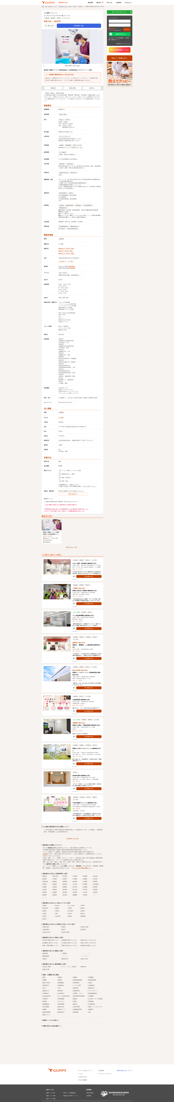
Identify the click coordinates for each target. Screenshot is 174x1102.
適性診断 (90, 2)
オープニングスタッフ (64, 136)
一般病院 (64, 953)
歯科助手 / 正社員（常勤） (65, 251)
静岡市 (45, 911)
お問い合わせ (83, 1076)
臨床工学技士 (46, 982)
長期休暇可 (62, 164)
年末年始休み (70, 164)
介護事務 (91, 996)
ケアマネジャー (92, 990)
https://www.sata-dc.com (65, 402)
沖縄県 (45, 887)
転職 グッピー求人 (50, 1093)
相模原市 (83, 916)
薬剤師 (60, 977)
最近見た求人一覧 (71, 547)
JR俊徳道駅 (71, 266)
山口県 (85, 892)
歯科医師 (75, 988)
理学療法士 (46, 985)
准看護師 (91, 977)
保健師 (45, 980)
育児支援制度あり (88, 205)
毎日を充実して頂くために (72, 65)
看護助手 (91, 1009)
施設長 (75, 1004)
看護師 (75, 977)
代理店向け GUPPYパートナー (70, 1095)
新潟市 (83, 908)
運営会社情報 (90, 1093)
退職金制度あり (63, 207)
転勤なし (71, 193)
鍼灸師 (75, 998)
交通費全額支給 (69, 205)
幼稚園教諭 (46, 1004)
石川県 (85, 889)
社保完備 (61, 205)
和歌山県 (45, 881)
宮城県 (85, 887)
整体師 (45, 1001)
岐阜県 (75, 881)
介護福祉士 (46, 993)
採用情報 (89, 1095)
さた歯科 (61, 417)
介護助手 (45, 998)
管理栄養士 (76, 982)
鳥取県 (95, 892)
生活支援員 (46, 1006)
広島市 (45, 916)
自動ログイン (114, 28)
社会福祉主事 (46, 996)
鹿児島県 (96, 884)
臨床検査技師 (92, 980)
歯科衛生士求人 (63, 2)
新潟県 (65, 889)
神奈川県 (55, 876)
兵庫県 (65, 879)
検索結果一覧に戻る (73, 838)
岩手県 (75, 887)
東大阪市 (80, 6)
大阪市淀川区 (46, 932)
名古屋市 (70, 911)
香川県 (65, 895)
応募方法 (91, 88)
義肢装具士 (61, 1012)
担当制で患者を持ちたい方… (51, 940)
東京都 (45, 876)
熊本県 (65, 884)
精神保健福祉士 (92, 993)
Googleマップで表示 (66, 261)
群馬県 (45, 879)
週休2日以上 (74, 172)
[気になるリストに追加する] (73, 576)
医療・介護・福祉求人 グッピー (49, 6)
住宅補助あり (78, 205)
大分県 (75, 884)
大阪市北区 (46, 927)
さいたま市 (71, 905)
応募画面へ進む (79, 25)
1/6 (100, 31)
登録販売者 (76, 990)
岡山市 (83, 913)
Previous (43, 65)
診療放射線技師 (77, 980)
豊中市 (64, 929)
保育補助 (91, 1001)
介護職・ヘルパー (78, 993)
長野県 (45, 892)
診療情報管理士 (77, 1009)
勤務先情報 (72, 88)
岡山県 (65, 892)
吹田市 (64, 927)
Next (101, 65)
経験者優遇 (68, 145)
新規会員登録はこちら (120, 50)
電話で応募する (73, 494)
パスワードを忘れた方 (114, 30)
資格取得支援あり (74, 226)
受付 (89, 1012)
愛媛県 (75, 895)
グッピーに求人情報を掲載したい (81, 868)
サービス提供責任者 (63, 996)
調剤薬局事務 (46, 1012)
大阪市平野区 (65, 932)
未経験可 (61, 145)
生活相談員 (91, 1004)
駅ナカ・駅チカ (63, 272)
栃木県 (95, 876)
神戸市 (70, 913)
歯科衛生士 (91, 988)
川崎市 (70, 908)
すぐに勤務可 (62, 152)
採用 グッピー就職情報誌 (69, 1093)
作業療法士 (61, 985)
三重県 (85, 881)
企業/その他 (84, 959)
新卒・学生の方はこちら (119, 12)
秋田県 (95, 887)
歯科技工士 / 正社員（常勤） (66, 253)
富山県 (75, 889)
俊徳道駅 (72, 268)
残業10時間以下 (63, 193)
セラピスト (61, 1001)
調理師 (45, 1009)
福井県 (95, 889)
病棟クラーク (46, 1014)
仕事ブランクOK (77, 145)
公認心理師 (76, 1006)
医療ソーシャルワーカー (95, 1006)
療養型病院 (46, 956)
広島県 (75, 892)
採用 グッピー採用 (50, 1098)
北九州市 (58, 916)
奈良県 (95, 879)
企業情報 (88, 1089)
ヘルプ (81, 1073)
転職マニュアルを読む (50, 1020)
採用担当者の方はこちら (124, 1070)
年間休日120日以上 (64, 172)
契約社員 (83, 966)
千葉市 (83, 905)
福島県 (55, 889)
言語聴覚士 (91, 985)
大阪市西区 (46, 929)
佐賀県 (45, 884)
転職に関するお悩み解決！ (51, 1026)
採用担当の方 (128, 2)
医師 (44, 977)
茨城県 (85, 876)
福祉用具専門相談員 (79, 996)
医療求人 (82, 847)
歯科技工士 (46, 990)
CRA (44, 988)
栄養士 (90, 982)
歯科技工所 (65, 959)
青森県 (65, 887)
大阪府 (74, 6)
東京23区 (45, 908)
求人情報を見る (88, 576)
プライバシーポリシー (105, 1073)
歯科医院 (61, 238)
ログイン (126, 29)
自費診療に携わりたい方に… (70, 940)
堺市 (56, 913)
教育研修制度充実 (63, 226)
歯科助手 (60, 990)
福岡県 (95, 881)
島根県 (45, 895)
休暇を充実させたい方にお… (70, 945)
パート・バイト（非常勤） (69, 966)
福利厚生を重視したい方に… (89, 945)
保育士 (75, 1001)
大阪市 (45, 913)
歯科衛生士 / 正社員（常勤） (66, 248)
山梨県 (55, 892)
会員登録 (118, 2)
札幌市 (45, 905)
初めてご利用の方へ (119, 58)
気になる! (109, 2)
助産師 (60, 980)
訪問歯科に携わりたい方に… (51, 943)
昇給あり (61, 119)
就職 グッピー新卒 (50, 1095)
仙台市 (57, 905)
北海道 (55, 887)
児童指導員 (61, 1004)
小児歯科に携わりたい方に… (70, 943)
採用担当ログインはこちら (122, 43)
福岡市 (70, 916)
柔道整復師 (61, 998)
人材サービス (50, 1089)
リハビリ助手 (77, 985)
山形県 (45, 889)
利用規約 (101, 1070)
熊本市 (45, 919)
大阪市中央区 (84, 927)
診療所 (45, 959)
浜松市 (57, 911)
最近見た (100, 2)
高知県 (85, 895)
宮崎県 (85, 884)
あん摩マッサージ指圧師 (95, 998)
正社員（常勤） (63, 114)
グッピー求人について (85, 1070)
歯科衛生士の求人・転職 (65, 6)
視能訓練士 (61, 982)
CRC (59, 988)
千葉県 (75, 876)
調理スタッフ (62, 1009)
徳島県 (55, 895)
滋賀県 (85, 879)
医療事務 (75, 1012)
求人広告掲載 (83, 1079)
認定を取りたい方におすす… (89, 940)
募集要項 (53, 88)
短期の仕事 (46, 969)
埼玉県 (65, 876)
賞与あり (68, 119)
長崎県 (55, 884)
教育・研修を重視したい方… (51, 945)
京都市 (83, 911)
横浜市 (57, 908)
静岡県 (65, 881)
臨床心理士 (61, 1006)
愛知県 (55, 881)
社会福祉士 (61, 993)
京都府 (75, 879)
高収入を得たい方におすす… (89, 943)
